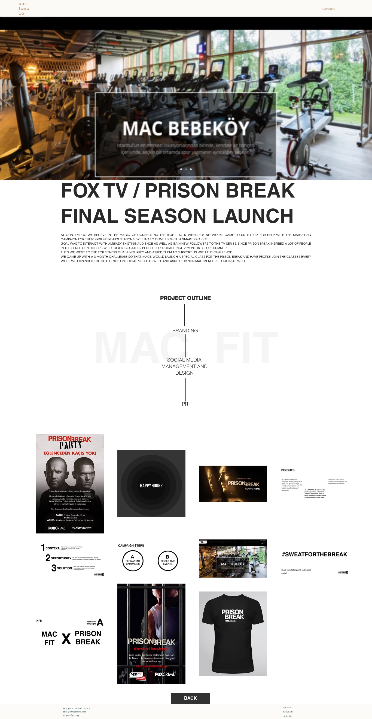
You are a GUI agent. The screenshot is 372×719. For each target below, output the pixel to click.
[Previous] (30, 98)
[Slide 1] (181, 169)
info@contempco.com (74, 711)
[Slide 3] (191, 169)
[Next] (342, 98)
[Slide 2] (186, 169)
